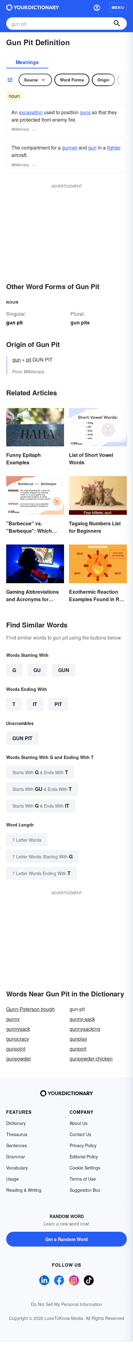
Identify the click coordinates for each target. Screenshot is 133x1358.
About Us (79, 1123)
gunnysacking (85, 1028)
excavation (31, 112)
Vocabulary (17, 1168)
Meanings (27, 62)
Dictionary (16, 1123)
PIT (58, 704)
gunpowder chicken (91, 1058)
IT (35, 704)
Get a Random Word (66, 1239)
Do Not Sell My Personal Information (66, 1304)
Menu (118, 7)
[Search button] (117, 23)
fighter (114, 147)
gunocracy (17, 1038)
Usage (12, 1179)
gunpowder (18, 1058)
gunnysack (18, 1028)
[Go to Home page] (32, 7)
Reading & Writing (23, 1190)
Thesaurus (16, 1134)
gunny (13, 1018)
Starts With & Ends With (40, 772)
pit (28, 359)
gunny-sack (82, 1018)
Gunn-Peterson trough (30, 1009)
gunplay (78, 1038)
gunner (69, 147)
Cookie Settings (85, 1168)
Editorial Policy (84, 1156)
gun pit (22, 738)
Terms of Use (83, 1179)
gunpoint (15, 1048)
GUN (63, 670)
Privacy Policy (83, 1145)
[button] (97, 7)
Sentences (16, 1145)
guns (85, 112)
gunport (78, 1048)
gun (92, 147)
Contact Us (80, 1134)
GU (37, 670)
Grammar (15, 1156)
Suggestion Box (85, 1190)
